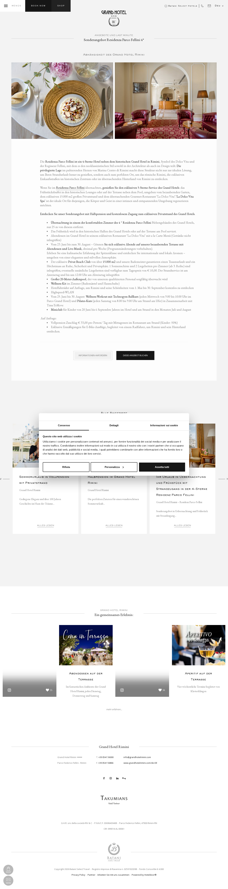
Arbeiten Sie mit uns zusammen (113, 874)
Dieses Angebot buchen (135, 355)
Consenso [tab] (64, 425)
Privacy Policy (78, 874)
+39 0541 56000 (105, 757)
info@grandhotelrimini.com (137, 757)
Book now (38, 6)
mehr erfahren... (114, 709)
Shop (61, 6)
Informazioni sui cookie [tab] (164, 425)
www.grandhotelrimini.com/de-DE (140, 762)
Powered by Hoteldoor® (144, 874)
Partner (91, 874)
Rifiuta (66, 467)
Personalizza (112, 467)
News (8, 883)
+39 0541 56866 (105, 762)
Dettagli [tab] (114, 425)
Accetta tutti (162, 467)
